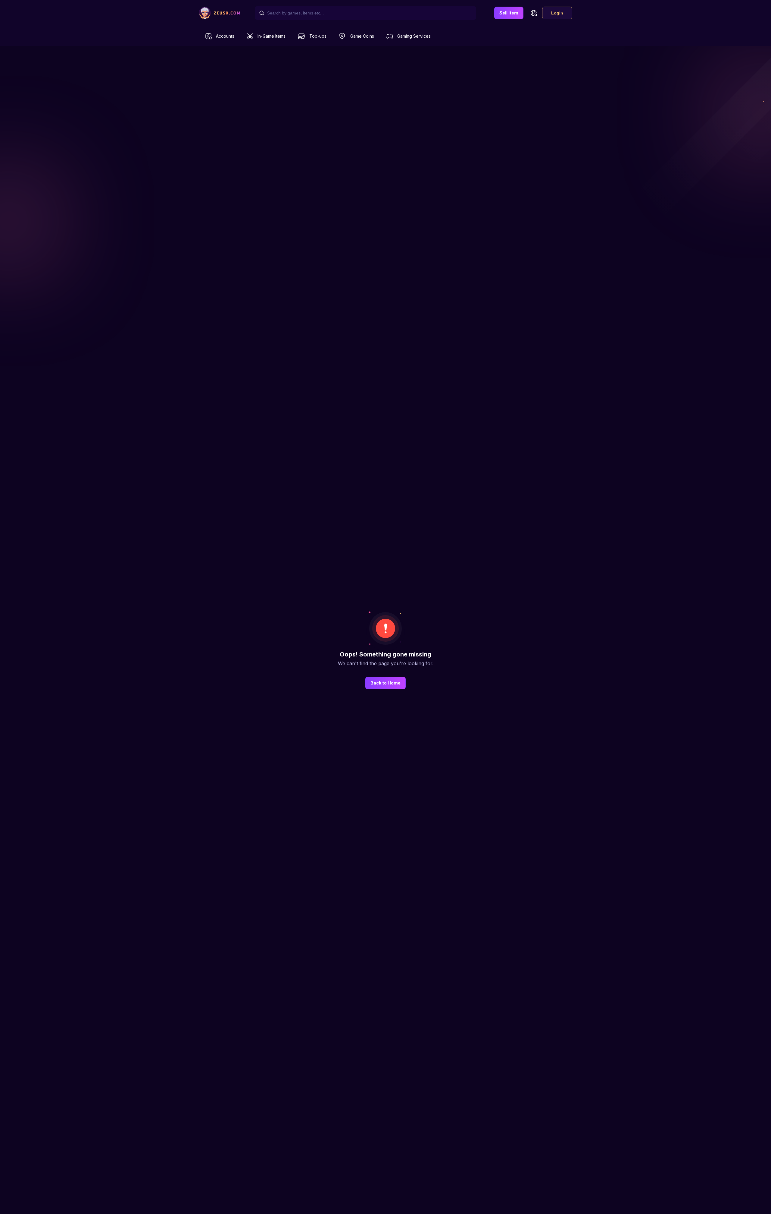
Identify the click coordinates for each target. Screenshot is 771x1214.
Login (557, 13)
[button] (534, 13)
